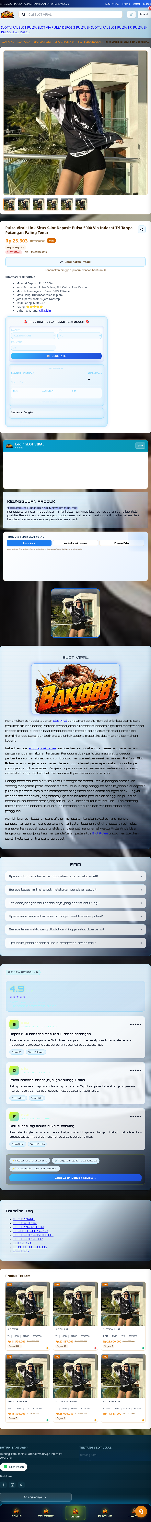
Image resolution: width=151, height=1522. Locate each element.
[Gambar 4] (52, 204)
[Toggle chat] (141, 1511)
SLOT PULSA (28, 27)
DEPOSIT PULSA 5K (76, 27)
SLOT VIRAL (112, 4)
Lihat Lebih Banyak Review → (75, 1177)
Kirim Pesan (16, 1467)
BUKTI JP (105, 1516)
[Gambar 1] (9, 204)
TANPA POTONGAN (30, 1247)
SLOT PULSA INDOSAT (89, 41)
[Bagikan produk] (142, 229)
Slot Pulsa (100, 833)
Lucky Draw (29, 543)
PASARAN (16, 330)
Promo (126, 4)
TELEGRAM (46, 1516)
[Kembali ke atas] (142, 1502)
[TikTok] (21, 1485)
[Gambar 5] (67, 204)
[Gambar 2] (24, 204)
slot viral (60, 720)
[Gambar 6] (81, 204)
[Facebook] (3, 1485)
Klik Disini (45, 310)
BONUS (16, 1516)
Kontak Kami (88, 1461)
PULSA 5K (140, 27)
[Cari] (23, 14)
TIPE (59, 330)
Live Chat (135, 1516)
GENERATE (56, 356)
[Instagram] (12, 1485)
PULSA (24, 32)
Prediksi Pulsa (121, 543)
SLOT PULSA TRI (120, 27)
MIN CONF (16, 342)
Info (140, 445)
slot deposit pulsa (42, 748)
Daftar (136, 4)
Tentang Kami (88, 1455)
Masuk (147, 4)
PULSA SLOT (10, 32)
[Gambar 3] (38, 204)
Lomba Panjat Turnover (75, 543)
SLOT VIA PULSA (49, 27)
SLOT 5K (21, 1251)
